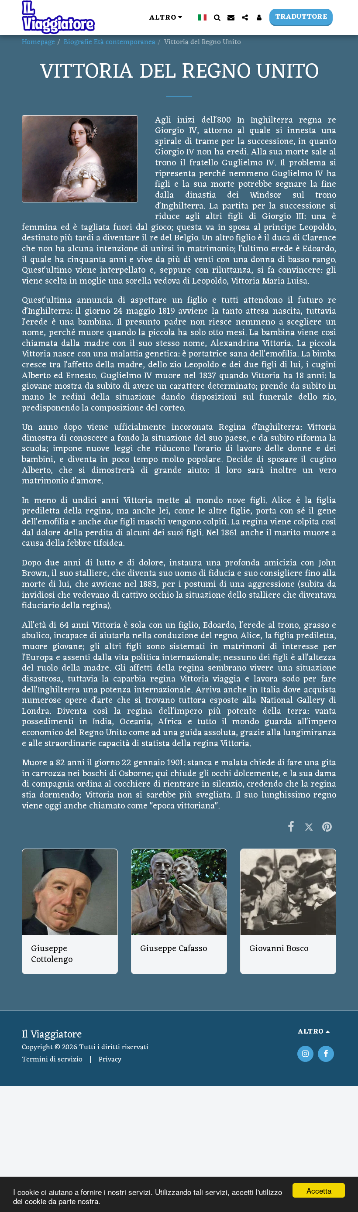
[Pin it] (327, 827)
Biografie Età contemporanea (109, 42)
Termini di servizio (52, 1060)
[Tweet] (309, 827)
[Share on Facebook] (291, 827)
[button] (217, 17)
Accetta (318, 1190)
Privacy (110, 1060)
